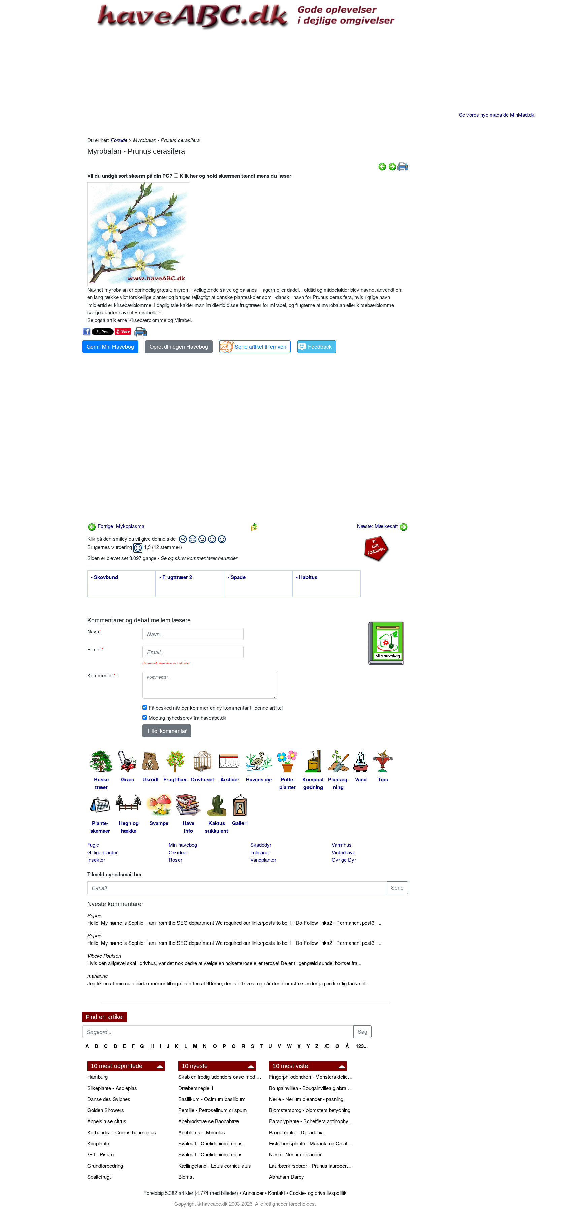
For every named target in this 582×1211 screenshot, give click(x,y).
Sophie (94, 915)
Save (125, 331)
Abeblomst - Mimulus (201, 1132)
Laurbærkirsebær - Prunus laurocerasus (311, 1165)
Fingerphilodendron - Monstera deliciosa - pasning (311, 1076)
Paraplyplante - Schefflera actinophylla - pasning (311, 1121)
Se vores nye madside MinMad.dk (497, 114)
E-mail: (96, 649)
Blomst (186, 1176)
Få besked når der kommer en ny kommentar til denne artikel (216, 707)
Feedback (320, 346)
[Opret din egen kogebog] (386, 643)
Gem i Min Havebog (110, 346)
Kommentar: (102, 675)
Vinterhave (343, 852)
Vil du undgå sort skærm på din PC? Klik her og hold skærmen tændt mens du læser (189, 175)
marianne (97, 975)
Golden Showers (105, 1109)
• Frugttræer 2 (175, 577)
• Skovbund (104, 577)
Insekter (96, 859)
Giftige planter (102, 852)
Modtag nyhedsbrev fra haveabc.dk (187, 717)
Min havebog (183, 844)
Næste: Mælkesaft (378, 525)
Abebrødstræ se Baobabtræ (208, 1121)
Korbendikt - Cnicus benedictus (121, 1132)
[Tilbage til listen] (254, 525)
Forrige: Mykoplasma (120, 525)
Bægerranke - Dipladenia (296, 1132)
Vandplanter (263, 859)
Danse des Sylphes (108, 1098)
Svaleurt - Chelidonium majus (210, 1154)
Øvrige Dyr (344, 859)
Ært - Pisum (100, 1154)
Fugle (93, 844)
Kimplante (98, 1143)
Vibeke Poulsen (104, 955)
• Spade (237, 577)
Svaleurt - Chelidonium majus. (211, 1143)
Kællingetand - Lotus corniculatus (214, 1165)
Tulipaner (260, 852)
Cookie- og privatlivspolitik (318, 1192)
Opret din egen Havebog (179, 346)
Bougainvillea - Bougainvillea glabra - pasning (311, 1087)
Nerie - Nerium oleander (295, 1154)
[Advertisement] (247, 82)
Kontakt (276, 1192)
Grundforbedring (105, 1165)
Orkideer (178, 852)
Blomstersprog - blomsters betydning (309, 1109)
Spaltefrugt (99, 1176)
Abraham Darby (286, 1176)
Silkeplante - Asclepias (112, 1087)
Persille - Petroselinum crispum (212, 1109)
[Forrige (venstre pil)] (382, 165)
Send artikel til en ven (260, 346)
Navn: (94, 631)
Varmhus (342, 844)
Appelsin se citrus (106, 1121)
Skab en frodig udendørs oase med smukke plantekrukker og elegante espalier (220, 1076)
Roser (175, 859)
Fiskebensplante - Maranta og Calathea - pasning (311, 1143)
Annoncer (253, 1192)
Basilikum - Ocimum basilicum (212, 1098)
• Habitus (306, 577)
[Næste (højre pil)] (392, 165)
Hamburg (97, 1076)
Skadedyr (260, 844)
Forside (119, 139)
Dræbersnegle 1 (196, 1087)
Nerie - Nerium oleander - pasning (306, 1098)
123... (362, 1046)
